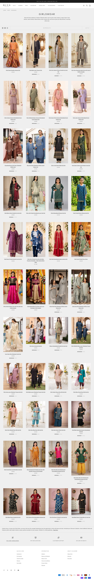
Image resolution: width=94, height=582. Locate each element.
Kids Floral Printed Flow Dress (81, 259)
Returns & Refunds (45, 556)
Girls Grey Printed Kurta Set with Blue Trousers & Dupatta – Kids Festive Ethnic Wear (35, 261)
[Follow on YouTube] (18, 570)
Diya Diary (70, 558)
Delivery (43, 554)
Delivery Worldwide (12, 540)
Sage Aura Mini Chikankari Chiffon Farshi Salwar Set (81, 307)
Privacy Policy (44, 563)
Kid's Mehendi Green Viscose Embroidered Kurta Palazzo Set (36, 118)
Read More (55, 530)
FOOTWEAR (61, 5)
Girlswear (13, 10)
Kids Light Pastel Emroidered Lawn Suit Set (35, 213)
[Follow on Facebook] (4, 570)
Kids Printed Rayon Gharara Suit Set (81, 213)
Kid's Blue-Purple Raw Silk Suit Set (81, 392)
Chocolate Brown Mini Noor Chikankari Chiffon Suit (13, 166)
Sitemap (43, 565)
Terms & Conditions (45, 560)
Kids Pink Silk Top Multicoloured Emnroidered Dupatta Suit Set (58, 470)
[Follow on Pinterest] (14, 570)
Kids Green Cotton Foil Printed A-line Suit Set (81, 166)
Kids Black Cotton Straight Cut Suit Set (13, 213)
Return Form (44, 558)
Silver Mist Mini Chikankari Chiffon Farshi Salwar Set (58, 307)
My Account (19, 556)
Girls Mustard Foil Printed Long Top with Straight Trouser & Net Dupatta (35, 470)
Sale (14, 5)
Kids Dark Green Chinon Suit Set (58, 430)
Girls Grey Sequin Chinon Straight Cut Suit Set (58, 71)
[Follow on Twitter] (7, 570)
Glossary (69, 556)
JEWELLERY (42, 5)
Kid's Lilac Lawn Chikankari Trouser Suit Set (13, 392)
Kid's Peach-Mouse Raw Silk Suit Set (58, 392)
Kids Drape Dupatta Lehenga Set (13, 70)
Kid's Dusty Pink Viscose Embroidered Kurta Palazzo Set (58, 118)
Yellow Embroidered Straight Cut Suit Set (58, 346)
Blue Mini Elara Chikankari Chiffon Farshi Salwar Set (35, 166)
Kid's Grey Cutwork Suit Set (36, 346)
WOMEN (20, 5)
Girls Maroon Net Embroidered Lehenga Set (35, 517)
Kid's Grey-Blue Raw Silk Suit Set (35, 430)
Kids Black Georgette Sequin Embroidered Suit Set (81, 430)
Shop (8, 10)
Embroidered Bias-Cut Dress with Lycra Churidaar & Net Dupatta (35, 307)
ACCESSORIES (51, 5)
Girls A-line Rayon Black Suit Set (58, 165)
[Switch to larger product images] (2, 28)
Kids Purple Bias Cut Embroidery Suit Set (13, 469)
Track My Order (20, 558)
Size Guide (19, 563)
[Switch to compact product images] (7, 28)
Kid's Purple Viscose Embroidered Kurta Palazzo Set (13, 118)
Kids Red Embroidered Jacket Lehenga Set (58, 259)
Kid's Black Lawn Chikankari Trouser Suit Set (35, 392)
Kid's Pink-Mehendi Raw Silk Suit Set (13, 430)
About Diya (70, 554)
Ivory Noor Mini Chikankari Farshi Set (13, 354)
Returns (18, 560)
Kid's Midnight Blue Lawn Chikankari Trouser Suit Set (81, 346)
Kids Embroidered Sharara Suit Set (58, 213)
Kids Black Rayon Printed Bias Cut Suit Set (81, 517)
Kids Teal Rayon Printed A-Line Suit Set (58, 517)
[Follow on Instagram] (11, 570)
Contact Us (19, 554)
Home (4, 10)
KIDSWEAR (33, 5)
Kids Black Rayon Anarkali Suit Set (13, 517)
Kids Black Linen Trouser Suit (35, 70)
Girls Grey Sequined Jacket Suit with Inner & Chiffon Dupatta (80, 71)
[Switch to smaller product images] (5, 28)
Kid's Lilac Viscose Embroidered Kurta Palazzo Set (81, 118)
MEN (26, 5)
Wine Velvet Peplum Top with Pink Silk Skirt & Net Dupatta (13, 307)
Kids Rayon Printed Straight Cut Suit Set (13, 259)
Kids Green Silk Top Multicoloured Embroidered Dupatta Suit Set (81, 478)
